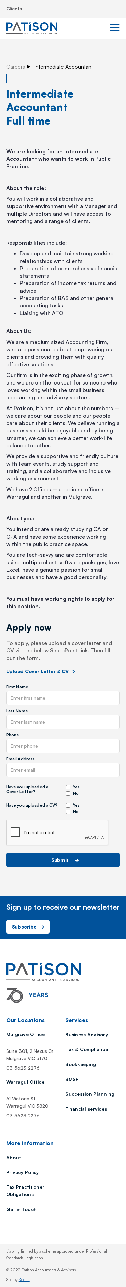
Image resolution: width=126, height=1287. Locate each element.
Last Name (17, 711)
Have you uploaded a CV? (32, 805)
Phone (12, 735)
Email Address (20, 759)
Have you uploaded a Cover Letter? (27, 789)
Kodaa (24, 1279)
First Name (17, 687)
